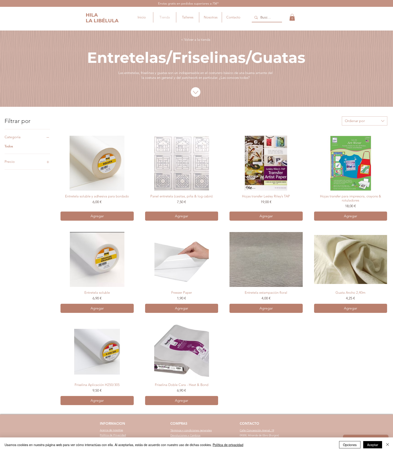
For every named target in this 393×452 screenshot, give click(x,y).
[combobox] (364, 120)
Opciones (350, 444)
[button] (292, 17)
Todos (9, 146)
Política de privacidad (228, 444)
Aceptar (372, 444)
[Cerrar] (387, 444)
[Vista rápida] (97, 163)
